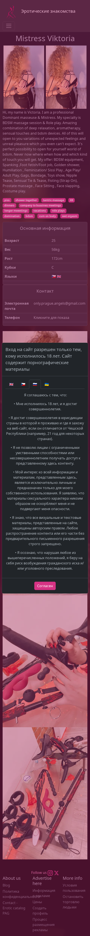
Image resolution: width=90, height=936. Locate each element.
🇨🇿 (23, 384)
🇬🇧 (11, 384)
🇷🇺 (35, 384)
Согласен (45, 585)
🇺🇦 (47, 384)
